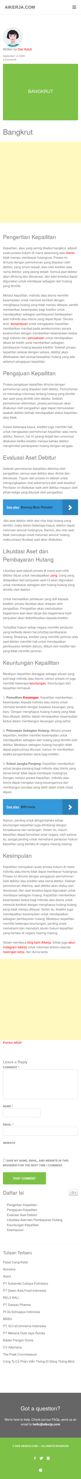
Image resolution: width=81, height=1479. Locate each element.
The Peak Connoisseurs (20, 1354)
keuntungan (37, 683)
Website (9, 1142)
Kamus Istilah (12, 1042)
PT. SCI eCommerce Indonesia (24, 1326)
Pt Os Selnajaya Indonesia (21, 1311)
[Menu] (74, 7)
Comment (11, 1067)
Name (8, 1106)
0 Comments (10, 59)
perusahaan (36, 338)
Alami (7, 1276)
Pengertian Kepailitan (22, 1205)
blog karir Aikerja (39, 942)
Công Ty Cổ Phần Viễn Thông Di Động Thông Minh (39, 1361)
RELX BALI (11, 1297)
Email (8, 1124)
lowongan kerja (13, 952)
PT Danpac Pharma (17, 1304)
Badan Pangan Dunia (18, 1340)
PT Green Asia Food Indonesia (24, 1290)
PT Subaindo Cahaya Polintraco (25, 1283)
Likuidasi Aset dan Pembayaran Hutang (34, 1220)
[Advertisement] (40, 182)
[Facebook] (35, 1458)
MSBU (7, 1319)
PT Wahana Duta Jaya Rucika (24, 1333)
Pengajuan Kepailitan (22, 1209)
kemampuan (19, 323)
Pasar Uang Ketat (15, 1262)
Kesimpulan (15, 1230)
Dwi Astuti (25, 49)
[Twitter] (41, 1458)
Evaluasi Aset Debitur (22, 1215)
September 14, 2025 (14, 55)
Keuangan (31, 697)
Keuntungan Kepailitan (23, 1225)
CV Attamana (12, 1347)
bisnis (70, 252)
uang (53, 575)
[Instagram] (48, 1458)
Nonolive (9, 1269)
